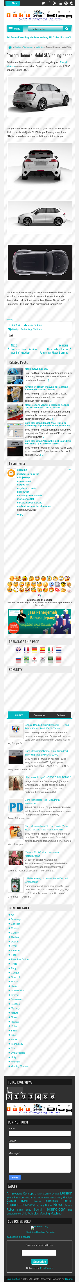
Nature (14, 1012)
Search (67, 28)
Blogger (69, 1279)
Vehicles (37, 329)
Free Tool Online (20, 959)
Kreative (15, 1004)
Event (14, 946)
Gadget (15, 972)
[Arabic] (52, 661)
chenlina (22, 470)
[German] (35, 651)
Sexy (13, 1035)
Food (13, 955)
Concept (15, 923)
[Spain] (43, 651)
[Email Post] (10, 335)
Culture (15, 932)
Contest (15, 928)
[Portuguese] (27, 661)
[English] (19, 651)
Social (14, 1039)
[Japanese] (35, 661)
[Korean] (43, 661)
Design (15, 329)
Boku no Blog (35, 325)
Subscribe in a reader (18, 1237)
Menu (15, 3)
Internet (15, 995)
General (15, 977)
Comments (39, 715)
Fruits (14, 963)
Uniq (13, 1057)
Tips (13, 1048)
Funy (13, 968)
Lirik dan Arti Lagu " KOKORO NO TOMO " (48, 777)
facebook (49, 3)
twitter (43, 3)
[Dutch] (60, 651)
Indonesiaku (17, 990)
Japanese (16, 999)
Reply (20, 514)
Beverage (16, 919)
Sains (14, 1030)
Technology (26, 329)
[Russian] (19, 661)
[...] (47, 380)
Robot (14, 1026)
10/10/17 (69, 469)
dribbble (66, 3)
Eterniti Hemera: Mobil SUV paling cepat (39, 55)
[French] (27, 651)
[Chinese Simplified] (60, 661)
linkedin (60, 3)
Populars (18, 715)
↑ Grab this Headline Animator (40, 1232)
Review (15, 1021)
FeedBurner (46, 1268)
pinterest (72, 3)
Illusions (15, 986)
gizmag (10, 319)
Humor (14, 981)
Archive (61, 715)
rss (54, 3)
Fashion (15, 950)
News (14, 1017)
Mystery (15, 1008)
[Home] (10, 47)
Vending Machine (20, 1066)
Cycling (15, 937)
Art (12, 915)
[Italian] (52, 651)
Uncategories (18, 1052)
